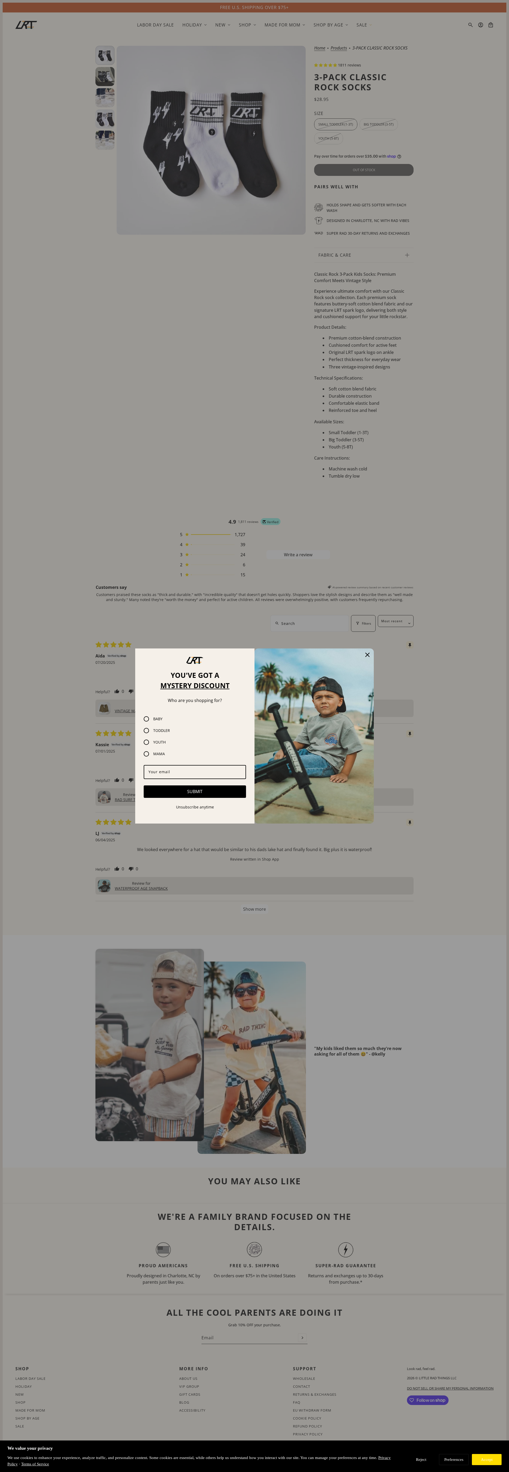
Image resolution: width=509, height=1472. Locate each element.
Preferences (453, 1459)
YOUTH (159, 742)
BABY (158, 718)
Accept (487, 1459)
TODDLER (161, 730)
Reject (421, 1459)
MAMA (159, 753)
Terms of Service (35, 1464)
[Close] (367, 654)
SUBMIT (195, 791)
